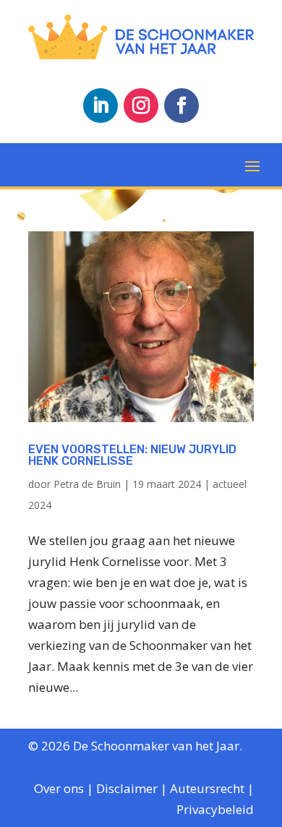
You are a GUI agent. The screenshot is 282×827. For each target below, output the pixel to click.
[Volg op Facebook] (181, 105)
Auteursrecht (207, 788)
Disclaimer (127, 788)
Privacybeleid (215, 809)
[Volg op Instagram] (141, 105)
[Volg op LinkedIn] (100, 105)
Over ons (59, 788)
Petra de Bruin (87, 484)
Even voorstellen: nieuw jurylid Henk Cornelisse (132, 455)
